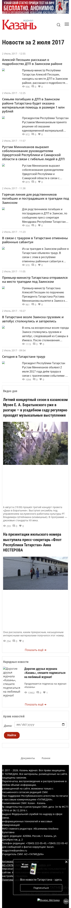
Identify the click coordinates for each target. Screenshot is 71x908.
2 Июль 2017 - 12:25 (14, 93)
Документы (28, 758)
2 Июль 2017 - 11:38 (14, 188)
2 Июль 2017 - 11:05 (14, 271)
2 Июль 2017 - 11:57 (14, 140)
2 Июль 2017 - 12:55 (14, 53)
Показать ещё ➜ (35, 650)
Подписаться (41, 887)
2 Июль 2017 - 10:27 (14, 310)
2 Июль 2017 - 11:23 (14, 231)
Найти (11, 735)
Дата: (8, 726)
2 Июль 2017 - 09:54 (14, 350)
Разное (46, 758)
